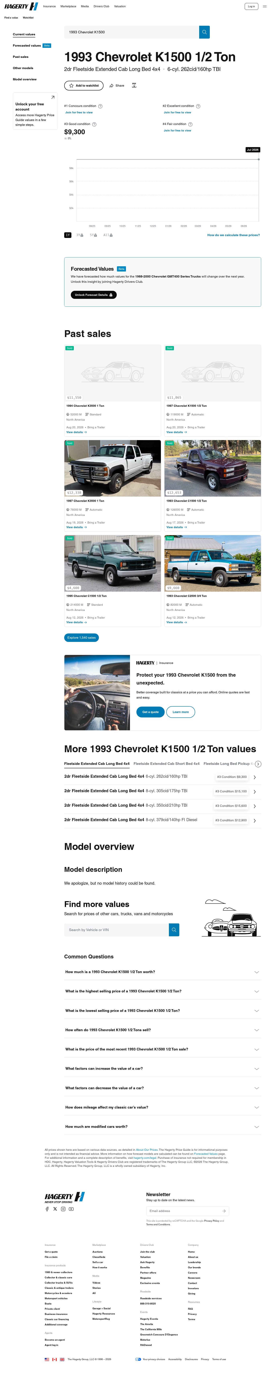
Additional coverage (56, 1324)
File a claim (51, 1257)
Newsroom (194, 1278)
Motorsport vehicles (56, 1298)
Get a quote (150, 712)
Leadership (194, 1262)
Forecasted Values (206, 1153)
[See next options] (258, 764)
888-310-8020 (148, 1303)
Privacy (192, 1314)
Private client (52, 1308)
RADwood (146, 1345)
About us (193, 1257)
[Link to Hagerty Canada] (54, 1359)
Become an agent (55, 1339)
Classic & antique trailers (59, 1288)
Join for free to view (79, 112)
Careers (192, 1272)
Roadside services (151, 1298)
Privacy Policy (211, 1220)
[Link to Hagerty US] (47, 1359)
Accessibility (175, 1359)
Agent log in (51, 1345)
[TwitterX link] (55, 1209)
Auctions (97, 1251)
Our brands (194, 1267)
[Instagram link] (63, 1209)
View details (74, 432)
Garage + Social (101, 1308)
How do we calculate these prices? (233, 235)
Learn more (181, 712)
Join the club (147, 1251)
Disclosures (191, 1359)
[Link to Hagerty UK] (62, 1359)
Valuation (145, 1257)
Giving (191, 1293)
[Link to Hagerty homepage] (65, 1197)
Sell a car (97, 1262)
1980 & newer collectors (58, 1272)
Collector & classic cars (58, 1277)
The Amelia (146, 1324)
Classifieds (98, 1257)
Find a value (11, 17)
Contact (192, 1283)
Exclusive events (150, 1283)
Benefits (145, 1267)
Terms (191, 1319)
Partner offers (148, 1272)
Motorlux (145, 1339)
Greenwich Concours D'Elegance (159, 1334)
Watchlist (28, 17)
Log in (251, 6)
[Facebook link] (47, 1209)
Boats (48, 1303)
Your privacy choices (154, 1359)
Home (191, 1251)
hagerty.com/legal (145, 1157)
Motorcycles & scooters (58, 1293)
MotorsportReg (101, 1319)
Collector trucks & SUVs (59, 1282)
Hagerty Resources (103, 1313)
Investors (193, 1288)
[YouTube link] (71, 1209)
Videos (96, 1282)
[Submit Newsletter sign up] (224, 1211)
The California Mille (151, 1329)
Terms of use (219, 1359)
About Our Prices (147, 1149)
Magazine (145, 1278)
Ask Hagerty (147, 1262)
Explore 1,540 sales (81, 637)
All (93, 1293)
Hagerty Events (149, 1319)
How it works (99, 1267)
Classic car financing (57, 1319)
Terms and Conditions (158, 1224)
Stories (96, 1288)
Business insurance (56, 1314)
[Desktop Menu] (264, 6)
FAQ (190, 1308)
